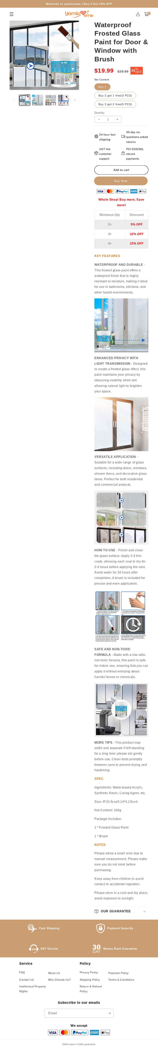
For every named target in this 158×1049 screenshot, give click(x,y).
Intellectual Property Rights (32, 989)
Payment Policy (118, 972)
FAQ (22, 972)
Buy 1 (102, 86)
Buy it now (121, 180)
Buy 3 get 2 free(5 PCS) (115, 104)
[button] (146, 14)
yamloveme (89, 1044)
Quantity (99, 112)
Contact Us (26, 979)
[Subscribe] (109, 1013)
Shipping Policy (90, 979)
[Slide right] (75, 100)
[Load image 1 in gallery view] (24, 100)
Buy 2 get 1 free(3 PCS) (115, 95)
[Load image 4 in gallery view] (63, 100)
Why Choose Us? (59, 979)
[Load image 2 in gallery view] (37, 100)
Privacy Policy (89, 972)
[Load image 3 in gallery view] (50, 100)
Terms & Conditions (121, 979)
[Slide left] (14, 100)
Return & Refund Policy (91, 989)
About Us (54, 972)
